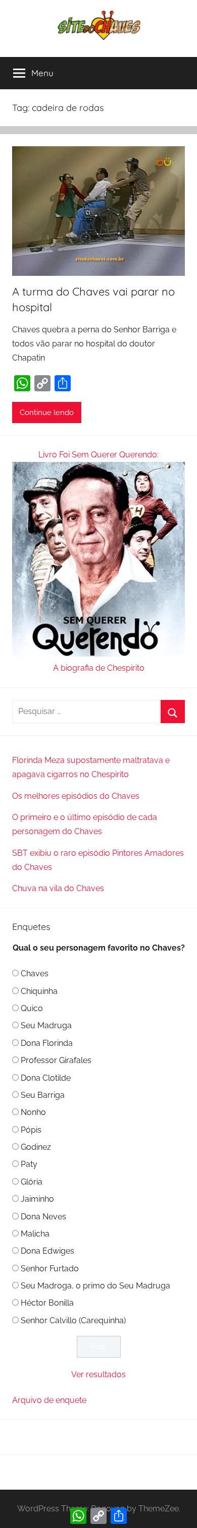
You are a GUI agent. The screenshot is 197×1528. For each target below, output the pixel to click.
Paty (29, 1164)
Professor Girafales (56, 1060)
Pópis (31, 1130)
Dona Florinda (47, 1043)
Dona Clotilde (46, 1078)
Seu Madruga (46, 1025)
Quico (32, 1008)
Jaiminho (37, 1199)
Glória (31, 1182)
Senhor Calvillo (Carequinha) (73, 1320)
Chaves (34, 973)
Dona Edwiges (47, 1251)
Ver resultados (98, 1374)
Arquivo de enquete (49, 1400)
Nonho (33, 1112)
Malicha (35, 1234)
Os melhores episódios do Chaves (75, 796)
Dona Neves (43, 1216)
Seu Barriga (43, 1095)
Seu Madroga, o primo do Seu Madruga (95, 1285)
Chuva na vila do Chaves (58, 888)
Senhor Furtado (50, 1268)
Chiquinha (39, 991)
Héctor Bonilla (47, 1303)
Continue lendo (47, 412)
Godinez (36, 1147)
